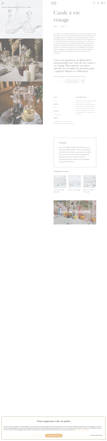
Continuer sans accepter (97, 435)
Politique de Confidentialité (81, 429)
